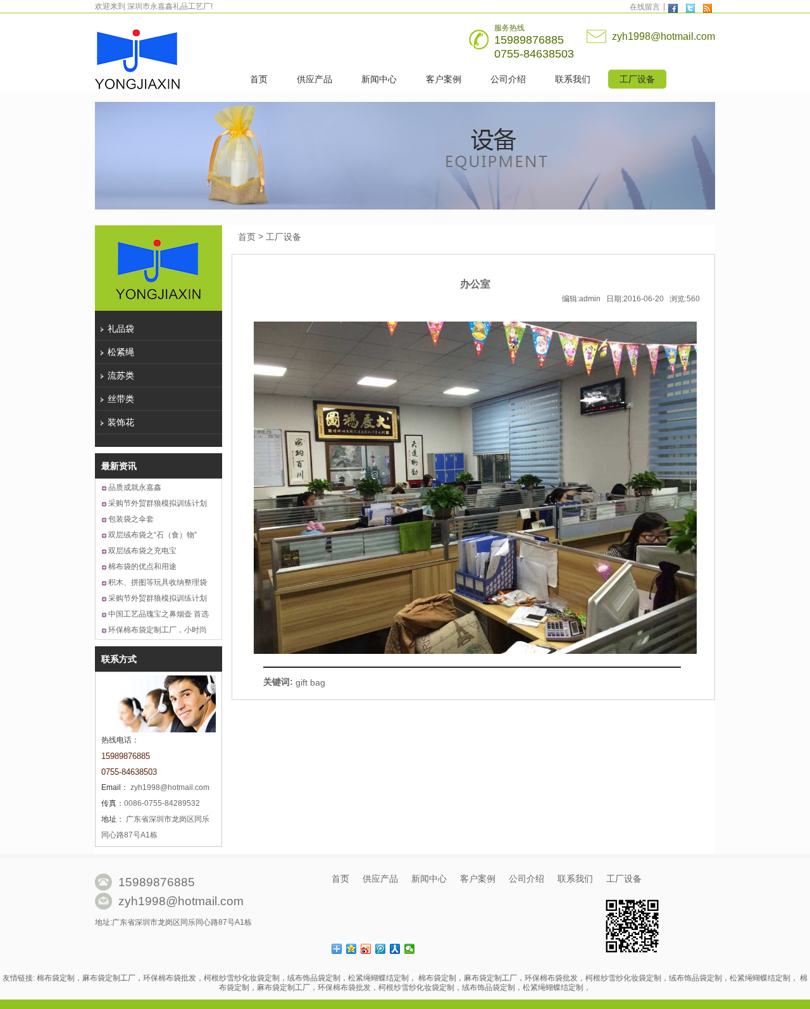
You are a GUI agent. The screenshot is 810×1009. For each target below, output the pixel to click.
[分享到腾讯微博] (380, 949)
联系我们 (572, 79)
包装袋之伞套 (131, 519)
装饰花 (121, 422)
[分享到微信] (409, 949)
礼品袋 (121, 328)
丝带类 (121, 399)
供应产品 (314, 79)
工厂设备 (637, 79)
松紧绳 (121, 352)
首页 (259, 79)
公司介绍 (508, 79)
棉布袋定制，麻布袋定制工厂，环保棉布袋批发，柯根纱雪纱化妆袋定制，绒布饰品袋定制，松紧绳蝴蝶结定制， (226, 978)
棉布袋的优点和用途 (142, 566)
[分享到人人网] (395, 949)
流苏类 (121, 375)
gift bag (310, 682)
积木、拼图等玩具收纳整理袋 (157, 582)
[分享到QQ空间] (351, 949)
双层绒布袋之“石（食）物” (152, 534)
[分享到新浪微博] (366, 949)
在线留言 (645, 7)
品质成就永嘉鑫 (134, 487)
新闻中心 (379, 79)
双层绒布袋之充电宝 (142, 550)
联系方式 (119, 659)
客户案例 (443, 79)
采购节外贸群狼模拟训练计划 (157, 503)
